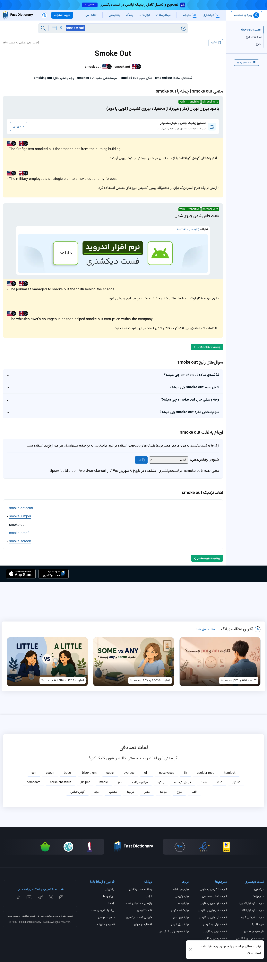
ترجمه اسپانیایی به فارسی (212, 910)
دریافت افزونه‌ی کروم (252, 918)
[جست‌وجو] (43, 28)
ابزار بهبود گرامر (181, 889)
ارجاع (259, 44)
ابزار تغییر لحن (181, 918)
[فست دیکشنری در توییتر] (51, 897)
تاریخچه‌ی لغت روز (253, 932)
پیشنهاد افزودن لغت (103, 910)
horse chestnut (60, 782)
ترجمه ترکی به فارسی (215, 925)
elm (146, 773)
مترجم (259, 896)
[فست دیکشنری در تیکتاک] (18, 897)
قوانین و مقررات (106, 925)
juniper (85, 782)
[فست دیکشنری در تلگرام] (40, 897)
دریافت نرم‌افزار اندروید (251, 903)
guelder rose (205, 773)
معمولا (112, 792)
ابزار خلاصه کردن (179, 910)
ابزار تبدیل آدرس (180, 925)
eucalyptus (166, 773)
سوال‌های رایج (254, 37)
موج (179, 792)
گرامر (149, 896)
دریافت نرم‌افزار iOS (253, 910)
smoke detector (21, 507)
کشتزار (236, 782)
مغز (120, 782)
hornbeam (33, 782)
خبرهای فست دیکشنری (139, 918)
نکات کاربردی (144, 910)
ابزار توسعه (183, 903)
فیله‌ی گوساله (182, 782)
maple (103, 782)
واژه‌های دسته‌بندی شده (139, 903)
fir (185, 773)
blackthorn (89, 773)
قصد (204, 782)
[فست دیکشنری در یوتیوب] (29, 897)
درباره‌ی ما (109, 896)
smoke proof (19, 532)
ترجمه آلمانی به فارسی (214, 896)
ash (33, 773)
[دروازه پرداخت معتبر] (226, 847)
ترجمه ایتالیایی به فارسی (213, 918)
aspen (50, 773)
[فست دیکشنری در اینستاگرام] (61, 897)
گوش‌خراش (77, 792)
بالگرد (161, 782)
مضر (147, 792)
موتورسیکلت (140, 782)
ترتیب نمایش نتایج (244, 62)
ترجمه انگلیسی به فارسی (213, 889)
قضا (194, 792)
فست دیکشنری (28, 916)
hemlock (230, 773)
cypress (129, 773)
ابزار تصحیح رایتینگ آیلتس (174, 932)
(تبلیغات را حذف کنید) (188, 229)
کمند (219, 782)
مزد (96, 792)
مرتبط (130, 792)
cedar (110, 773)
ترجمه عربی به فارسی (215, 932)
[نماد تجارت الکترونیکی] (204, 847)
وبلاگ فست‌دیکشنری (140, 889)
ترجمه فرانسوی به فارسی (213, 903)
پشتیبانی (110, 889)
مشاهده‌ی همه (205, 629)
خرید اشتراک (257, 925)
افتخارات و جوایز (143, 925)
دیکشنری (259, 889)
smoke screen (20, 540)
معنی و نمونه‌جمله (251, 30)
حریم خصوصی (106, 918)
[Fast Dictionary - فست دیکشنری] (18, 15)
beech (68, 773)
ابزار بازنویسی (182, 896)
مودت (163, 792)
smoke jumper (20, 515)
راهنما (111, 903)
